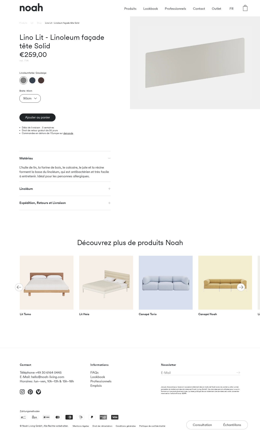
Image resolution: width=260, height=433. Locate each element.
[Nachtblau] (32, 80)
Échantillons (232, 425)
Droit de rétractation (102, 426)
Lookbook (150, 8)
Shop (39, 23)
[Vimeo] (38, 393)
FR (232, 8)
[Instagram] (22, 393)
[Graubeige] (23, 80)
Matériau (26, 158)
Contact (199, 8)
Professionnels (175, 8)
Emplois (96, 385)
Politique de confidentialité (152, 426)
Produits (130, 8)
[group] (47, 287)
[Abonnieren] (238, 373)
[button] (241, 287)
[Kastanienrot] (41, 80)
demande (68, 133)
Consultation (202, 425)
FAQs (94, 372)
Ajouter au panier (37, 117)
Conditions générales (126, 426)
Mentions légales (81, 426)
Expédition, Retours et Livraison (42, 203)
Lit (32, 23)
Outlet (216, 8)
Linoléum (26, 189)
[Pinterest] (30, 393)
